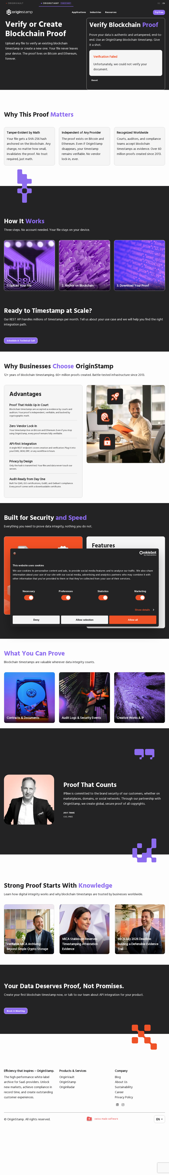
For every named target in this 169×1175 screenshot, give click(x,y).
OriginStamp (67, 1082)
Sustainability (124, 1087)
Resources (111, 12)
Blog (118, 1077)
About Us (121, 1082)
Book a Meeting (16, 1010)
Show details (142, 609)
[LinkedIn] (117, 1104)
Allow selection (84, 619)
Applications (79, 12)
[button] (43, 409)
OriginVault (66, 1077)
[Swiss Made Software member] (102, 1119)
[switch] (66, 597)
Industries (95, 12)
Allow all (133, 619)
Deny (36, 619)
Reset (94, 80)
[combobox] (159, 1119)
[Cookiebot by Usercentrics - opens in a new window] (141, 553)
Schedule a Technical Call (21, 340)
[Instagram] (122, 1104)
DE (159, 3)
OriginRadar (67, 1087)
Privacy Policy (124, 1097)
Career (119, 1092)
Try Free (159, 12)
